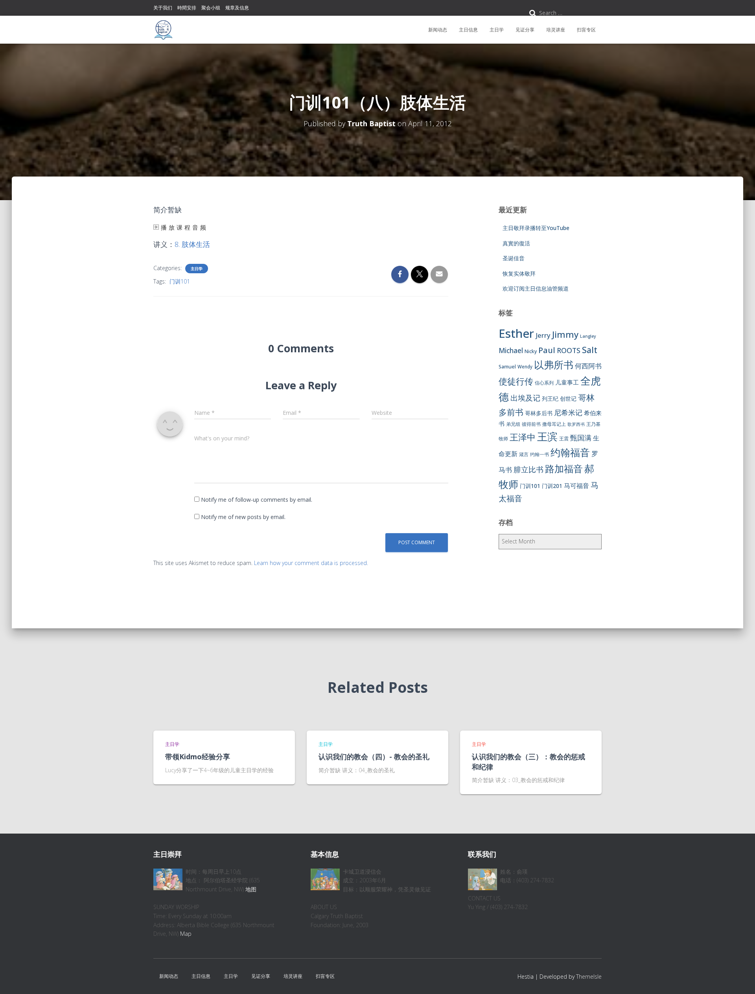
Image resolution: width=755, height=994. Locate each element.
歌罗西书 (576, 424)
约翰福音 (570, 452)
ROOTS (568, 350)
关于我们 (162, 7)
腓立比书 (528, 469)
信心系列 (544, 382)
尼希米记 (568, 412)
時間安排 (186, 7)
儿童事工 (567, 382)
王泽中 (523, 437)
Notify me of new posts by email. (243, 517)
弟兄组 (513, 424)
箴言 (523, 454)
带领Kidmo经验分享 (197, 756)
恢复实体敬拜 (519, 273)
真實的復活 (516, 243)
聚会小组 (210, 7)
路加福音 (564, 468)
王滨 (547, 436)
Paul (546, 349)
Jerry (543, 335)
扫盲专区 (586, 29)
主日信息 (468, 29)
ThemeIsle (589, 976)
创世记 (568, 398)
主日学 (497, 29)
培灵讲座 (555, 29)
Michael (511, 350)
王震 (564, 438)
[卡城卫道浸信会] (163, 30)
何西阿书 (588, 365)
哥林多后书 (538, 413)
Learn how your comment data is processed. (311, 563)
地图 (250, 889)
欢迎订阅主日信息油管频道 (536, 288)
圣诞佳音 (514, 258)
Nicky (531, 351)
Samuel (507, 366)
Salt (589, 349)
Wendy (524, 367)
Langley (588, 336)
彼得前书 (531, 424)
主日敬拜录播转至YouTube (536, 228)
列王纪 (550, 398)
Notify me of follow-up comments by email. (256, 499)
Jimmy (565, 334)
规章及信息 (237, 7)
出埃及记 (525, 398)
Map (186, 933)
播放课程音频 (184, 227)
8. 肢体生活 (192, 244)
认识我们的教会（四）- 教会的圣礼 (374, 756)
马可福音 (576, 485)
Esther (516, 333)
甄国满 (580, 437)
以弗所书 (553, 364)
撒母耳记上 (554, 424)
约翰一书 (539, 454)
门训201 (552, 486)
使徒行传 (516, 381)
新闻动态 (437, 29)
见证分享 (525, 29)
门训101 (179, 281)
